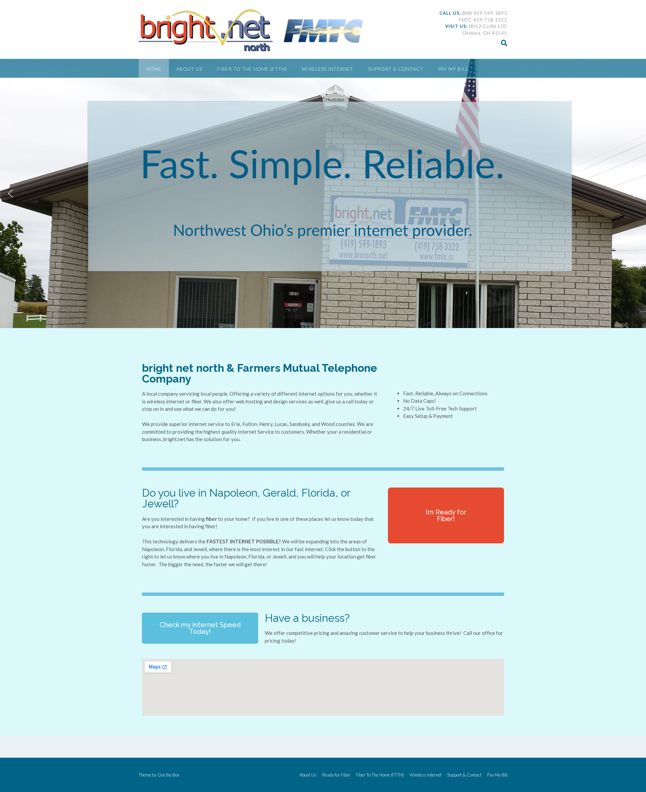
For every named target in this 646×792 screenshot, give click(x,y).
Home (154, 69)
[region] (323, 193)
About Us (189, 69)
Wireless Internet (327, 69)
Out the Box (168, 775)
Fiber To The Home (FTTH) (252, 69)
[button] (10, 193)
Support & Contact (395, 69)
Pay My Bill (453, 69)
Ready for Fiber (336, 775)
